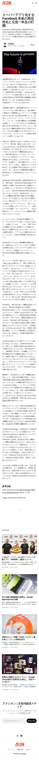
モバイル (4, 11)
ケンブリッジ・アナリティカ (16, 395)
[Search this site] (33, 3)
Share (32, 45)
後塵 (22, 424)
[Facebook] (21, 736)
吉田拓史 (11, 44)
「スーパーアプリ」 (9, 147)
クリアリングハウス (13, 328)
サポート (28, 749)
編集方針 (20, 749)
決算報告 (28, 97)
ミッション (11, 749)
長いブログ (8, 263)
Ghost (24, 754)
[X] (18, 736)
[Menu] (36, 3)
